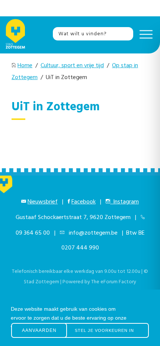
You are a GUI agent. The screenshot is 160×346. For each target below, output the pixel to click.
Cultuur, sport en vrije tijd (72, 66)
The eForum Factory (113, 282)
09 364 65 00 (33, 233)
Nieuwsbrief (43, 202)
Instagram (124, 202)
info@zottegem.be (92, 233)
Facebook (83, 202)
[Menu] (144, 33)
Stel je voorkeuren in (104, 330)
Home (24, 66)
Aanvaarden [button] (39, 330)
